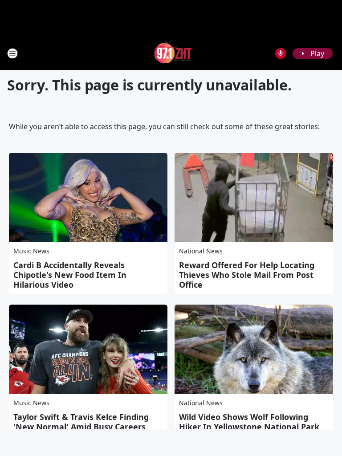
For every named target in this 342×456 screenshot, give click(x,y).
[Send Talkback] (280, 53)
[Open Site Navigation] (12, 53)
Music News (31, 251)
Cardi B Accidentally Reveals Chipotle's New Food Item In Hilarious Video (69, 274)
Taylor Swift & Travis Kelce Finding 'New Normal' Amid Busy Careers (81, 422)
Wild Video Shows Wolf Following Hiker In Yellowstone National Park (249, 422)
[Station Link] (171, 53)
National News (201, 251)
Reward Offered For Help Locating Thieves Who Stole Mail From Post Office (246, 274)
